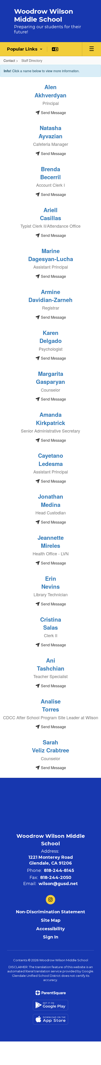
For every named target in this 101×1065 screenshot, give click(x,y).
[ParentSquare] (50, 992)
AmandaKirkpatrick (50, 418)
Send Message (53, 112)
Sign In (50, 937)
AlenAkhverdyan (50, 91)
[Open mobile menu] (91, 49)
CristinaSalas (50, 623)
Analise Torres (51, 705)
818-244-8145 (59, 870)
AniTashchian (50, 664)
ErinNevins (50, 582)
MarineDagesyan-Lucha (50, 255)
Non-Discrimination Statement (50, 911)
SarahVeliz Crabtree (50, 746)
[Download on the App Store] (50, 1019)
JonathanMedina (50, 500)
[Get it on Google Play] (50, 1005)
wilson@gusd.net (58, 883)
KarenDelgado (50, 337)
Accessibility (50, 928)
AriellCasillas (50, 214)
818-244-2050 (55, 877)
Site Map (50, 920)
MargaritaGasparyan (50, 377)
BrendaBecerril (50, 173)
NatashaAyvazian (50, 132)
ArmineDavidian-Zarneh (50, 296)
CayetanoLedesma (50, 459)
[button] (24, 49)
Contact (9, 60)
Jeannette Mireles (51, 541)
